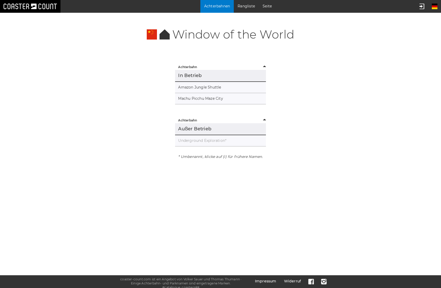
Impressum (265, 281)
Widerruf (292, 281)
